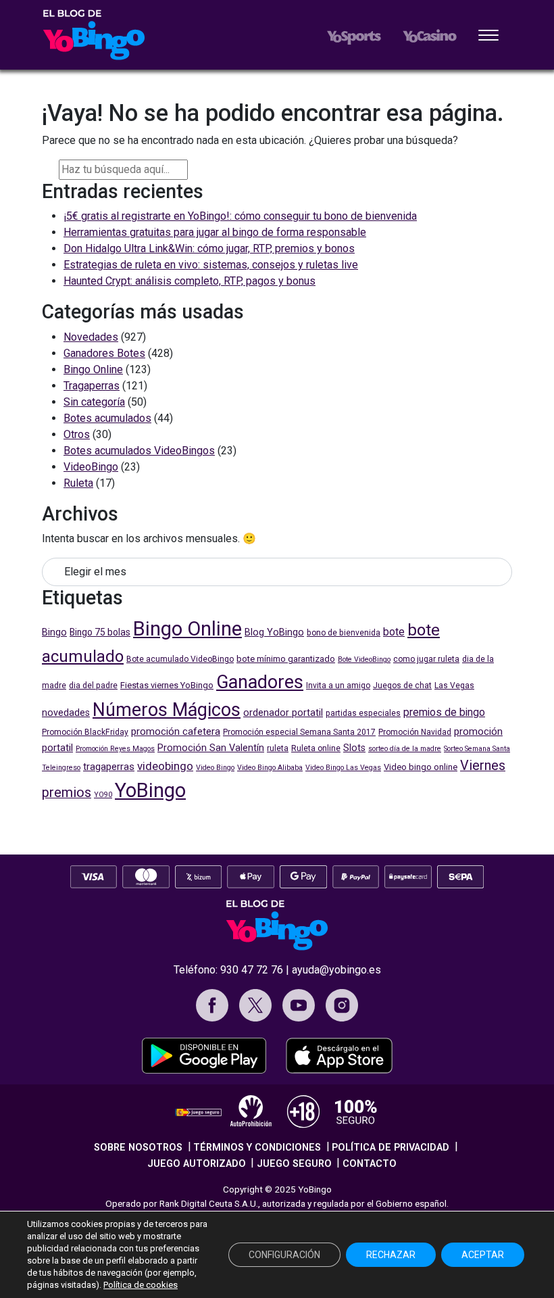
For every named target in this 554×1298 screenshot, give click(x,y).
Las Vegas (454, 685)
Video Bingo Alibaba (270, 767)
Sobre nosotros (138, 1147)
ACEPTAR (482, 1254)
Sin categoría (94, 401)
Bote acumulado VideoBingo (180, 659)
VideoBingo (91, 466)
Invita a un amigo (338, 685)
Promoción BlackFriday (85, 732)
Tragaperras (92, 385)
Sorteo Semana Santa (477, 748)
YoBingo (150, 790)
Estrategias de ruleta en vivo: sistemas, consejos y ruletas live (211, 264)
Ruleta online (316, 748)
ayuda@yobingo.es (336, 969)
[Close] (199, 168)
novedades (66, 713)
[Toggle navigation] (488, 36)
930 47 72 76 (251, 969)
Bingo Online (93, 369)
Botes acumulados (107, 418)
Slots (354, 748)
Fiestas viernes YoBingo (166, 685)
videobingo (165, 766)
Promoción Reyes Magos (115, 748)
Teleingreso (61, 767)
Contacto (370, 1164)
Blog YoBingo (274, 632)
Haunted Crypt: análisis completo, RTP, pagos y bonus (190, 280)
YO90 (103, 794)
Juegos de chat (402, 685)
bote (394, 631)
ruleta (277, 748)
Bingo (54, 632)
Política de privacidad (390, 1147)
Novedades (91, 337)
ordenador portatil (283, 713)
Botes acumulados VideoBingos (139, 450)
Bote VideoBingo (364, 659)
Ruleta (78, 483)
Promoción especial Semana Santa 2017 (299, 732)
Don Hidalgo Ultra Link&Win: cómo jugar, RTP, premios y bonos (209, 248)
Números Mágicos (167, 710)
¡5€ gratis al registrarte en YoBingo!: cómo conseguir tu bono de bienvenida (240, 216)
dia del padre (93, 685)
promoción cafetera (175, 731)
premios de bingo (444, 712)
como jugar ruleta (426, 659)
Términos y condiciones (257, 1147)
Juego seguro (294, 1164)
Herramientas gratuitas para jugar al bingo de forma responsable (215, 232)
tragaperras (108, 767)
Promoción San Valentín (210, 748)
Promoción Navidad (414, 732)
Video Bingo (215, 767)
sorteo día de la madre (404, 748)
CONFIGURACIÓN (284, 1254)
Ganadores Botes (104, 353)
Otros (77, 434)
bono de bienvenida (343, 633)
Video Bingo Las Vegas (343, 767)
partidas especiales (363, 713)
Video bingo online (420, 767)
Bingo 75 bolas (100, 632)
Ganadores (259, 682)
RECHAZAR (391, 1254)
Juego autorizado (196, 1164)
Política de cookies (140, 1285)
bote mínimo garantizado (285, 659)
